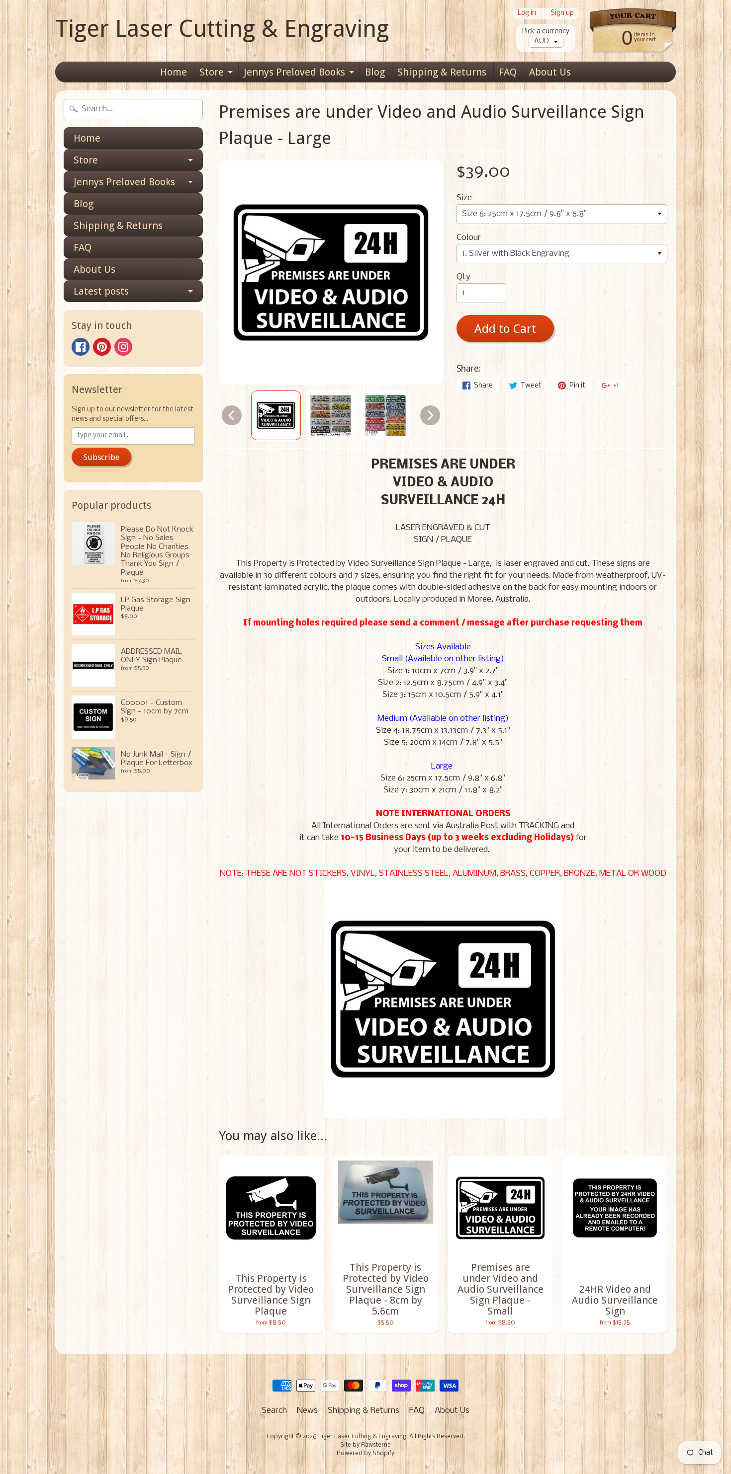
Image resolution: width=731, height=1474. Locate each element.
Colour (469, 237)
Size (464, 198)
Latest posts (101, 291)
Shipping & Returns (441, 72)
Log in (527, 13)
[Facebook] (81, 347)
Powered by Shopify (365, 1454)
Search (274, 1410)
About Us (550, 72)
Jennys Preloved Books (294, 72)
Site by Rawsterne (365, 1445)
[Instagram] (123, 347)
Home (173, 72)
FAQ (508, 72)
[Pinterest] (102, 347)
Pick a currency (545, 31)
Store (211, 72)
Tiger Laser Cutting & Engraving (222, 28)
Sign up (562, 13)
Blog (375, 72)
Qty (463, 277)
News (307, 1410)
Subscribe (101, 457)
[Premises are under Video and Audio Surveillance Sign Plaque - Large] (276, 415)
